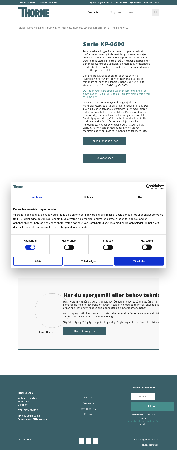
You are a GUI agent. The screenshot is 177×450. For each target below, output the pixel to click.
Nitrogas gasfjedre (72, 27)
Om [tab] (140, 196)
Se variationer (105, 158)
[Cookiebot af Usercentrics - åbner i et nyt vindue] (148, 186)
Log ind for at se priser (104, 140)
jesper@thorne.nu (36, 419)
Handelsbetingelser (150, 444)
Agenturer (103, 3)
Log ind (92, 3)
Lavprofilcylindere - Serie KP (98, 27)
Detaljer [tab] (88, 196)
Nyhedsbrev (135, 3)
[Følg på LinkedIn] (81, 441)
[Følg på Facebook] (88, 441)
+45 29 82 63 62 (27, 2)
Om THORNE (121, 3)
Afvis (38, 261)
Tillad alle (139, 261)
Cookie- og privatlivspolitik (146, 439)
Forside (21, 27)
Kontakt (148, 3)
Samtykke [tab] (37, 196)
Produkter (94, 12)
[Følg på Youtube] (95, 441)
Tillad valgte (88, 261)
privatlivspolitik (135, 421)
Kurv (157, 3)
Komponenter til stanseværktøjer (44, 27)
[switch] (69, 247)
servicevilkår (152, 421)
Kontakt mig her (84, 331)
